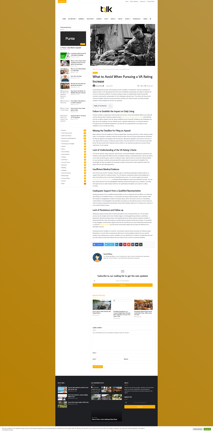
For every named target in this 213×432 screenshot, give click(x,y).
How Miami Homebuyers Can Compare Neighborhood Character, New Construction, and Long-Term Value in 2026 (122, 314)
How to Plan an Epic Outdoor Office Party (78, 402)
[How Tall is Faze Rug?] (65, 78)
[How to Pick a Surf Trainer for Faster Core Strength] (106, 389)
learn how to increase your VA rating (132, 117)
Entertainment (65, 141)
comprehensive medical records (102, 179)
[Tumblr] (120, 244)
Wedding (63, 167)
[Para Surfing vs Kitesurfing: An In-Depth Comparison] (65, 103)
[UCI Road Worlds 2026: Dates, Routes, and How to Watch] (106, 397)
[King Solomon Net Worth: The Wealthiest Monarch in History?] (65, 94)
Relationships (64, 175)
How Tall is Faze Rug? (76, 76)
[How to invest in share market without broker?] (65, 110)
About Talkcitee (134, 1)
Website (126, 359)
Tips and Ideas (65, 151)
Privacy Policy (150, 1)
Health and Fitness (66, 135)
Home (126, 1)
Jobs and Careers (66, 173)
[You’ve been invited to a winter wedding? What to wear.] (62, 397)
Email (95, 359)
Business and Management (68, 138)
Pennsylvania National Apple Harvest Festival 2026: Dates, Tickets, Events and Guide (143, 313)
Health (113, 19)
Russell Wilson (99, 86)
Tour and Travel (65, 162)
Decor (120, 19)
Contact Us (143, 1)
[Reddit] (128, 244)
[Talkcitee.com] (106, 9)
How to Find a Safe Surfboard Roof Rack (104, 419)
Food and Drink (65, 154)
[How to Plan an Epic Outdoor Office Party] (62, 404)
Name (95, 352)
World (62, 183)
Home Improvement (66, 133)
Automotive (71, 19)
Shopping (63, 170)
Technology (136, 19)
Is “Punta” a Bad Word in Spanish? (70, 48)
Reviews (100, 69)
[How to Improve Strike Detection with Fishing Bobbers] (102, 305)
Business (81, 19)
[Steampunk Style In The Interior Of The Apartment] (65, 118)
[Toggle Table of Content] (109, 106)
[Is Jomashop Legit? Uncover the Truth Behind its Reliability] (65, 56)
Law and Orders (65, 178)
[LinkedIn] (116, 244)
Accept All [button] (207, 429)
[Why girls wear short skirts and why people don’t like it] (65, 86)
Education (90, 19)
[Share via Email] (136, 244)
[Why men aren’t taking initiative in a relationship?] (65, 71)
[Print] (140, 244)
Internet (63, 181)
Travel (145, 19)
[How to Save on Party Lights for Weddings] (117, 389)
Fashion (99, 19)
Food (106, 19)
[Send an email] (103, 86)
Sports (127, 19)
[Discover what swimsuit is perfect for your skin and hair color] (62, 390)
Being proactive (104, 224)
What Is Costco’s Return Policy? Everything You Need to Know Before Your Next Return (78, 62)
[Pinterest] (124, 244)
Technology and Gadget (67, 143)
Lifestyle (63, 157)
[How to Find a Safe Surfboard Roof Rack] (96, 390)
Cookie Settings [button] (198, 429)
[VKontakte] (132, 244)
